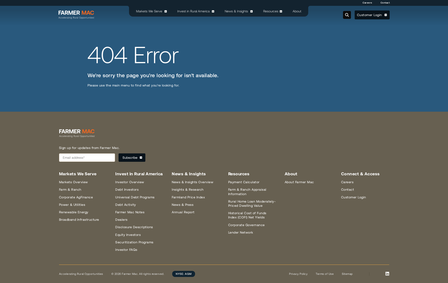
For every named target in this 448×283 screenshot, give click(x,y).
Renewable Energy (73, 212)
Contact (385, 2)
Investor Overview (129, 182)
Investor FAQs (126, 250)
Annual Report (183, 212)
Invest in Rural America (193, 11)
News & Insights (237, 11)
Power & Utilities (72, 205)
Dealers (121, 219)
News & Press (182, 205)
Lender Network (240, 232)
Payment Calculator (244, 182)
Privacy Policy (298, 274)
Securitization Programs (134, 242)
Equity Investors (128, 235)
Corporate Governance (246, 225)
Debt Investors (127, 189)
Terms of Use (325, 274)
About (297, 11)
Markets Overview (73, 182)
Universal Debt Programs (135, 197)
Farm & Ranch (70, 189)
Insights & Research (188, 189)
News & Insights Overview (192, 182)
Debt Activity (125, 205)
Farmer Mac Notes (129, 212)
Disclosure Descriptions (134, 227)
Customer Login (370, 15)
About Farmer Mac (299, 182)
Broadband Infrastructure (79, 219)
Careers (367, 2)
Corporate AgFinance (76, 197)
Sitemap (347, 274)
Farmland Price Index (188, 197)
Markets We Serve (149, 11)
